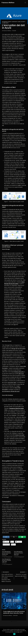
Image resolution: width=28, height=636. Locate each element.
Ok (14, 634)
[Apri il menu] (25, 3)
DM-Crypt (21, 373)
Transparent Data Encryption (16, 408)
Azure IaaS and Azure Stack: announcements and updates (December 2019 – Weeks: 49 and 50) (7, 577)
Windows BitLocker (19, 371)
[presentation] (14, 600)
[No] (26, 632)
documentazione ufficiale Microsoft (10, 391)
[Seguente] (24, 606)
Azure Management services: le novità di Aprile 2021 (18, 553)
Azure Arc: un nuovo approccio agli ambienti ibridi (20, 575)
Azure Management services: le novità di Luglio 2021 (6, 560)
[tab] (11, 621)
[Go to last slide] (4, 606)
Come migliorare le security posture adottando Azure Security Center (14, 612)
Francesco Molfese (7, 30)
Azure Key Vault (12, 382)
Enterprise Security (7, 21)
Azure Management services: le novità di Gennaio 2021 (6, 553)
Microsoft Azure (16, 21)
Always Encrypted (19, 435)
